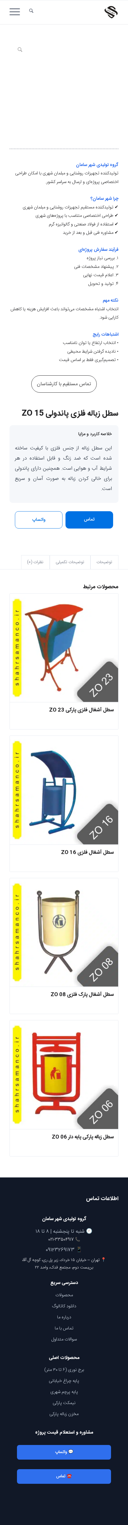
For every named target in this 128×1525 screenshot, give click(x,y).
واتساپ (39, 519)
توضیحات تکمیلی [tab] (70, 562)
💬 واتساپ (64, 1452)
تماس (89, 519)
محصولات (64, 1295)
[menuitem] (31, 12)
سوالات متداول (64, 1339)
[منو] (17, 12)
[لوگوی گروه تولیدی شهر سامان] (74, 12)
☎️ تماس (64, 1476)
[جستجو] (31, 12)
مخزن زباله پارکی (64, 1414)
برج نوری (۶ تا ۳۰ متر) (64, 1370)
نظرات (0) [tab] (35, 562)
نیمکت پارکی (64, 1403)
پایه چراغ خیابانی (64, 1381)
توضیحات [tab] (104, 562)
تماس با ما (64, 1328)
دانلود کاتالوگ (64, 1306)
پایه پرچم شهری (64, 1392)
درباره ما (64, 1317)
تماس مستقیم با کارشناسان (64, 384)
